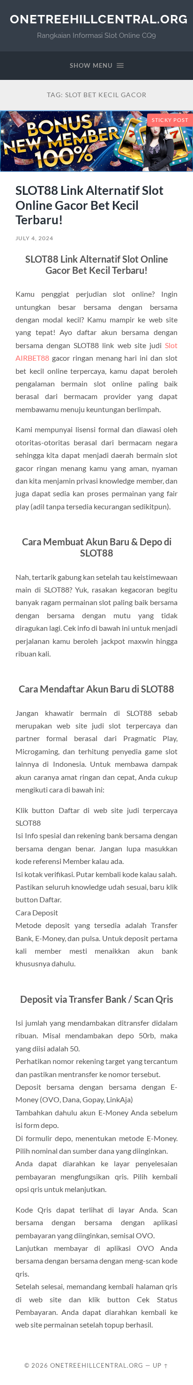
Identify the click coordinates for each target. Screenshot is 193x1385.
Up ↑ (161, 1365)
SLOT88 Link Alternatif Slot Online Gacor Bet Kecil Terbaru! (89, 205)
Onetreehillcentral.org (99, 19)
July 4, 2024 (34, 238)
